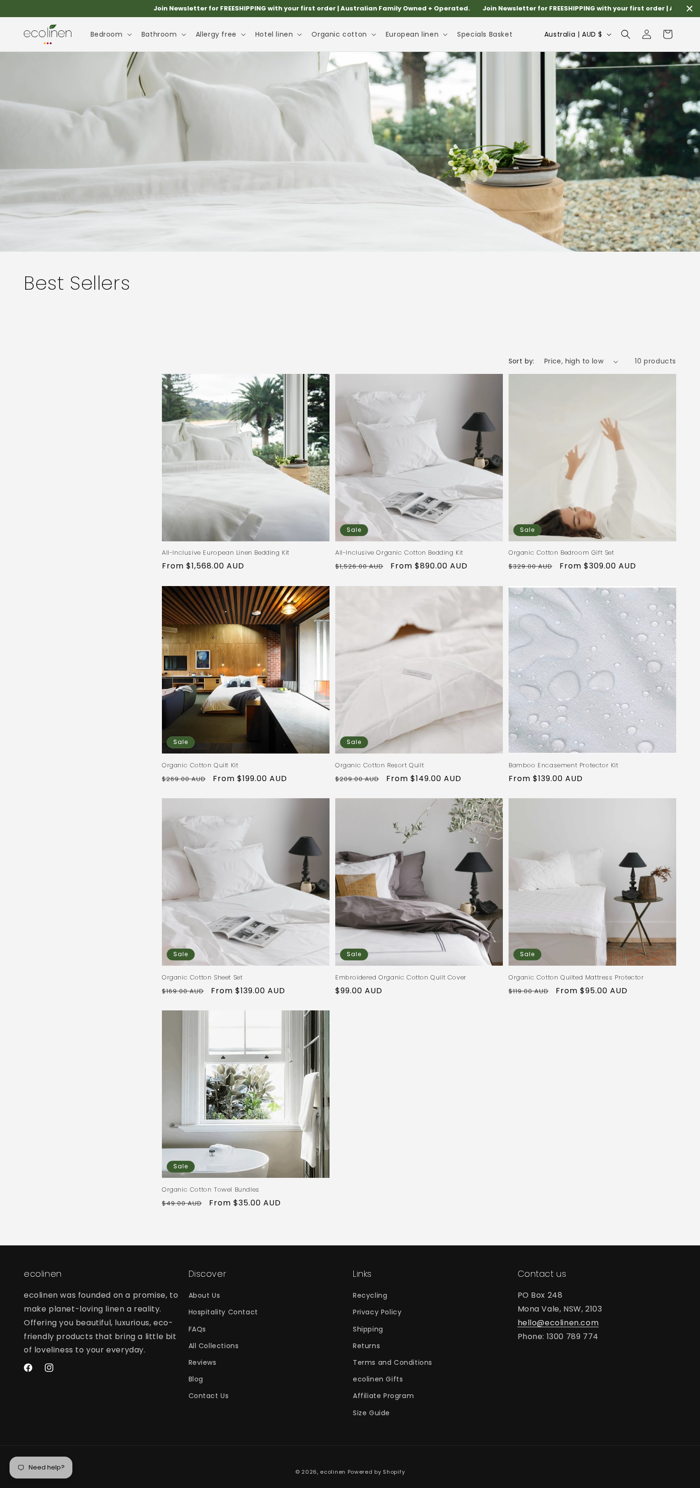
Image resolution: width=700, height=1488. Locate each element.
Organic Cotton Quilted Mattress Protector (576, 978)
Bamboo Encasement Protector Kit (564, 766)
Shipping (368, 1328)
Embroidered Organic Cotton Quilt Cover (401, 978)
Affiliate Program (383, 1395)
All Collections (214, 1346)
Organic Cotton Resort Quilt (379, 766)
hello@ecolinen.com (558, 1322)
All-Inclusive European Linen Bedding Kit (226, 553)
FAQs (197, 1328)
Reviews (203, 1362)
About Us (204, 1295)
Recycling (370, 1295)
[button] (110, 34)
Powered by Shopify (376, 1472)
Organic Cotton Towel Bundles (211, 1190)
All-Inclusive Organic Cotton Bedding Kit (399, 553)
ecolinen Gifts (378, 1379)
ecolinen (333, 1472)
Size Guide (371, 1412)
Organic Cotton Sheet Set (202, 978)
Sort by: (522, 361)
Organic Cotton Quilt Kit (200, 766)
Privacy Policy (377, 1312)
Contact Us (209, 1395)
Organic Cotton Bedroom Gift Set (561, 553)
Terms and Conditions (392, 1362)
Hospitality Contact (223, 1312)
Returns (366, 1346)
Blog (196, 1379)
